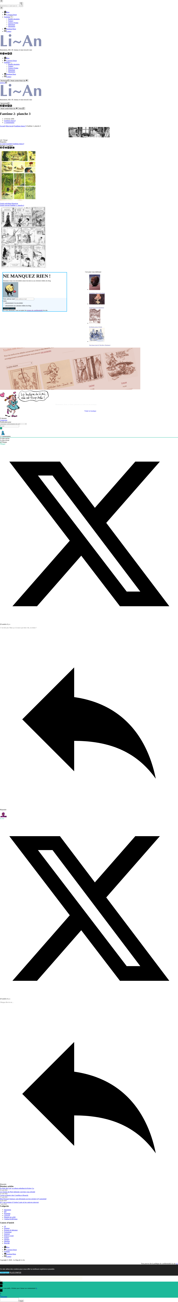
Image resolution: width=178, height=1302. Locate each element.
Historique (11, 70)
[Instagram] (3, 54)
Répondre (4, 1297)
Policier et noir (9, 1236)
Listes (5, 301)
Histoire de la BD (10, 1217)
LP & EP (7, 1215)
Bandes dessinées (14, 64)
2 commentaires (9, 122)
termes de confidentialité (35, 310)
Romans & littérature (11, 1230)
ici (177, 1263)
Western (6, 1239)
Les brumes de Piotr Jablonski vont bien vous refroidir (17, 1192)
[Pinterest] (3, 148)
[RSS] (11, 54)
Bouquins (7, 1213)
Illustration (11, 72)
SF (5, 1226)
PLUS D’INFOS (15, 1272)
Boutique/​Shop (11, 74)
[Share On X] (89, 622)
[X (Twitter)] (8, 148)
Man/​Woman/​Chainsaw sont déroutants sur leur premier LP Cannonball (23, 1199)
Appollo (8, 144)
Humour (7, 1228)
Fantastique (8, 1232)
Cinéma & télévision (10, 1219)
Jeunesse (7, 1234)
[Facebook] (1, 54)
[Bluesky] (6, 54)
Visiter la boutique (90, 411)
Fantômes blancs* (10, 121)
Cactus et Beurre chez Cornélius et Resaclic (14, 1195)
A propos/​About (11, 60)
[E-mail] (13, 148)
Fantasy (10, 66)
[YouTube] (8, 54)
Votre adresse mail (9, 299)
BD (5, 1211)
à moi (2, 144)
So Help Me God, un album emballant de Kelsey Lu (17, 1188)
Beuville (7, 1243)
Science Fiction (13, 68)
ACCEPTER (4, 1272)
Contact (8, 77)
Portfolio (7, 62)
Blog (7, 58)
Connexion (3, 420)
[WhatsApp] (11, 148)
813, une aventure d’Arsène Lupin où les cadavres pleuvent (19, 1202)
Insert (21, 1301)
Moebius (7, 1241)
